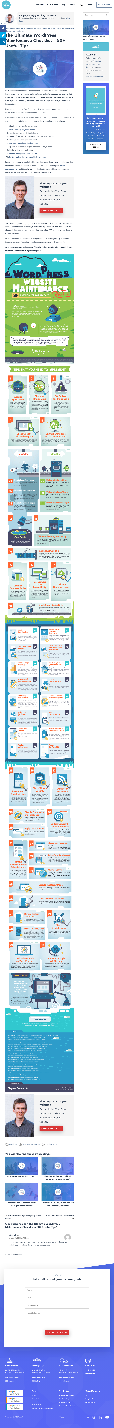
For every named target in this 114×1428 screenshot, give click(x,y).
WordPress (42, 28)
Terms (62, 1417)
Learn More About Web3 (95, 77)
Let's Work (104, 5)
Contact (72, 4)
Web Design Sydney (38, 1378)
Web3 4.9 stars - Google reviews (42, 1408)
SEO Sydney (36, 1381)
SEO (94, 61)
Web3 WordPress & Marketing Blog (23, 28)
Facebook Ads (90, 1402)
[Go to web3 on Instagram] (95, 1418)
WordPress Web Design (66, 1395)
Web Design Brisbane (12, 1378)
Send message (90, 1374)
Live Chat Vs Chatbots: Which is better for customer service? (57, 1178)
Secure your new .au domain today (22, 1176)
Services (39, 4)
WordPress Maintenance (31, 1144)
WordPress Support (65, 1399)
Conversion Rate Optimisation (68, 1406)
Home (7, 28)
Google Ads (89, 1399)
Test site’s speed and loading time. (23, 143)
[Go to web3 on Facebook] (89, 1418)
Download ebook (96, 146)
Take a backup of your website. (22, 130)
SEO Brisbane (9, 1381)
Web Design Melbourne (66, 1378)
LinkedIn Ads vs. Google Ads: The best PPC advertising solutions (58, 1204)
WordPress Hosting (65, 1402)
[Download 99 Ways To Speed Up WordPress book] (96, 100)
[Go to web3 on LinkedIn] (101, 1418)
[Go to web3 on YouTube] (107, 1418)
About (34, 1395)
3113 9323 (87, 4)
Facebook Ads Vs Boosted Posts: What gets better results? (22, 1204)
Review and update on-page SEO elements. (27, 157)
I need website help (51, 211)
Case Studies (52, 4)
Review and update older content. (23, 153)
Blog (63, 4)
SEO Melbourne (64, 1381)
